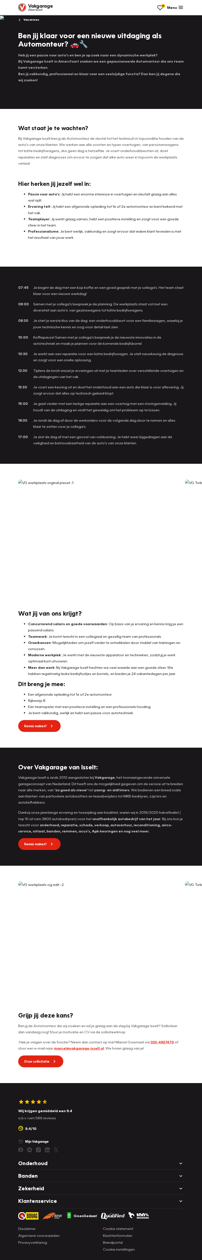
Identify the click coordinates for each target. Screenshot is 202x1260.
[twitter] (56, 1149)
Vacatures (31, 19)
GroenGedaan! (85, 1216)
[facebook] (20, 1149)
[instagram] (38, 1149)
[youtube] (29, 1149)
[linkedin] (47, 1149)
